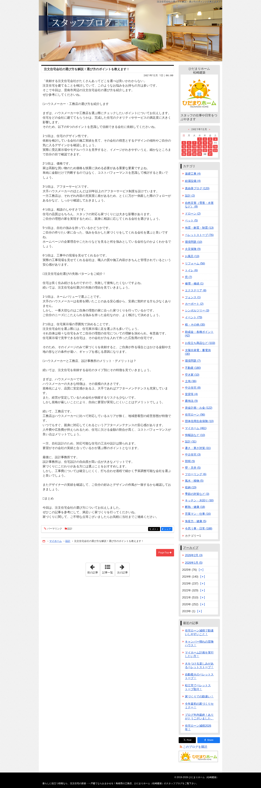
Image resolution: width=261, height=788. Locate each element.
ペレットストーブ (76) (199, 235)
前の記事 (93, 568)
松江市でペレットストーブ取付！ (198, 687)
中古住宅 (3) (193, 454)
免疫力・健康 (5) (195, 521)
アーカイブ (190, 547)
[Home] (44, 541)
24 (210, 150)
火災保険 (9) (193, 249)
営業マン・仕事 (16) (198, 513)
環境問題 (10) (193, 241)
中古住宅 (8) (193, 387)
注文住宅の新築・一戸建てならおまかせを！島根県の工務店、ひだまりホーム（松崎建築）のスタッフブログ (130, 30)
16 (204, 146)
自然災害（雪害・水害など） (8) (199, 204)
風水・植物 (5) (194, 480)
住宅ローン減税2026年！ (198, 727)
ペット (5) (191, 220)
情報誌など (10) (195, 435)
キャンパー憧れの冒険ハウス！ (199, 643)
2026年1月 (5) (194, 562)
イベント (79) (193, 317)
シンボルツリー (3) (197, 310)
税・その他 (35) (195, 324)
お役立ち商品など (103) (200, 343)
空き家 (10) (192, 374)
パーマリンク (54, 528)
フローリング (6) (195, 474)
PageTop (163, 552)
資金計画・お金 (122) (198, 407)
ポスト (156, 529)
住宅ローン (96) (195, 414)
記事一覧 (107, 572)
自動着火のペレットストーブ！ (199, 676)
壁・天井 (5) (193, 467)
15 (199, 146)
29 (199, 154)
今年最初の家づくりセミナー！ (199, 705)
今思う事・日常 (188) (198, 528)
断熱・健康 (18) (195, 506)
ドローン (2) (193, 213)
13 (189, 146)
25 (215, 150)
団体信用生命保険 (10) (199, 421)
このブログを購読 (195, 746)
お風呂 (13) (192, 256)
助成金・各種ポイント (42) (199, 333)
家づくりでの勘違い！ (199, 696)
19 (183, 150)
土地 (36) (190, 381)
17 (210, 146)
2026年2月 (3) (194, 555)
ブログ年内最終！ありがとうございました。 (199, 716)
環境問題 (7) (193, 360)
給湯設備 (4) (193, 180)
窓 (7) (188, 277)
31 (210, 154)
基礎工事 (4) (193, 173)
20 (189, 150)
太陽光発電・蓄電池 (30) (198, 352)
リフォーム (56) (195, 263)
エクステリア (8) (195, 290)
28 (194, 154)
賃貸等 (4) (191, 394)
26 (183, 154)
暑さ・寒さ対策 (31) (198, 448)
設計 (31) (190, 441)
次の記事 (123, 568)
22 (199, 150)
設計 (69, 528)
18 (215, 146)
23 (204, 150)
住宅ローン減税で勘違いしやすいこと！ (199, 632)
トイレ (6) (191, 270)
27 (189, 154)
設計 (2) (190, 195)
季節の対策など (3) (197, 493)
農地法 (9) (191, 400)
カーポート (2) (194, 303)
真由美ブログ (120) (197, 188)
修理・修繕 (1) (194, 283)
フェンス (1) (193, 297)
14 (194, 146)
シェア (168, 529)
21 (194, 150)
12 (183, 146)
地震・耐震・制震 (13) (199, 227)
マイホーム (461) (196, 428)
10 (210, 142)
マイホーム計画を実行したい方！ (199, 654)
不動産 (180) (193, 367)
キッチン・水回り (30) (199, 500)
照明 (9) (190, 461)
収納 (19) (190, 487)
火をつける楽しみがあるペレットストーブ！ (199, 665)
